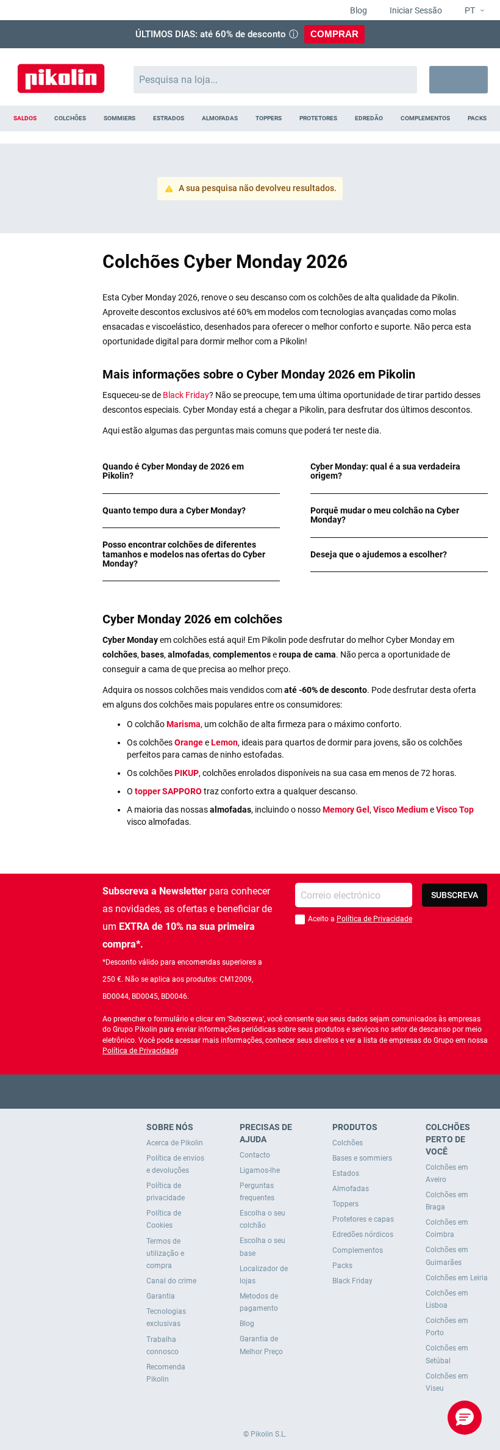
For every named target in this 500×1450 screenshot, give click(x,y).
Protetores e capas (363, 1219)
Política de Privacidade (374, 919)
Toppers (345, 1204)
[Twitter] (226, 1091)
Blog (357, 10)
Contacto (255, 1155)
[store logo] (61, 73)
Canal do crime (171, 1281)
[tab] (191, 471)
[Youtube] (250, 1091)
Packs (342, 1265)
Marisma (183, 724)
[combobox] (275, 79)
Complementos (357, 1250)
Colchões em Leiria (457, 1278)
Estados (345, 1173)
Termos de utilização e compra (165, 1253)
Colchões (347, 1143)
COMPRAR (334, 34)
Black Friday (186, 395)
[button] (469, 11)
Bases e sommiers (362, 1158)
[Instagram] (274, 1091)
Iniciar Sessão (415, 10)
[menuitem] (25, 118)
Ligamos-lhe (260, 1170)
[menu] (250, 118)
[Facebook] (203, 1091)
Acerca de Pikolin (174, 1143)
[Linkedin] (298, 1091)
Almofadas (350, 1188)
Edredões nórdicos (362, 1234)
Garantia (160, 1296)
